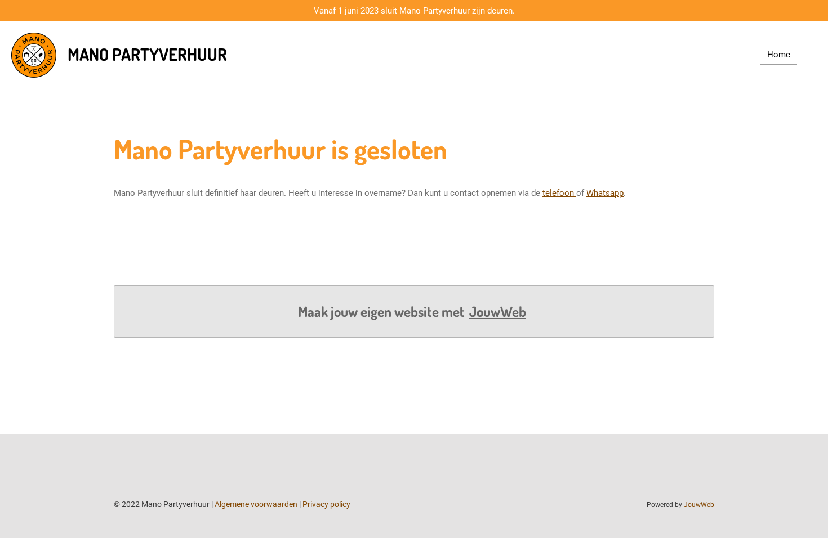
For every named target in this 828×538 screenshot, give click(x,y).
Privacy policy (326, 504)
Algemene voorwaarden (256, 504)
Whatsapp (605, 193)
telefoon (559, 193)
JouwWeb (497, 311)
